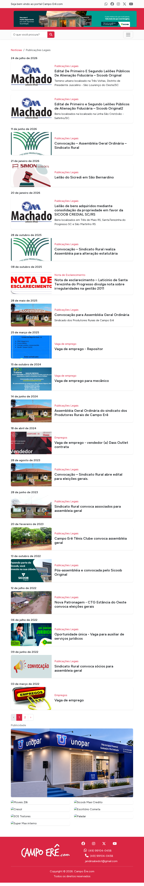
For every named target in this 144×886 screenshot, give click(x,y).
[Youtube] (131, 4)
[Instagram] (118, 4)
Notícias (16, 53)
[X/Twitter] (124, 4)
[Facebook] (112, 4)
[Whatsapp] (106, 4)
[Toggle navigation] (128, 37)
